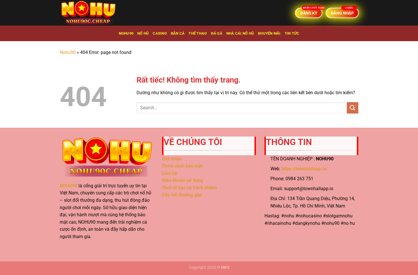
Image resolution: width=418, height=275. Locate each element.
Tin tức (292, 33)
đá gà (216, 33)
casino (160, 33)
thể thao (198, 33)
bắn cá (178, 33)
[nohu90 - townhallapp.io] (88, 12)
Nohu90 (126, 33)
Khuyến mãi (269, 33)
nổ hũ (143, 33)
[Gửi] (352, 107)
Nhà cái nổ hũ (240, 33)
